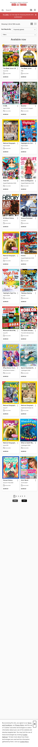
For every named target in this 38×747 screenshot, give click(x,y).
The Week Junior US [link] (9, 68)
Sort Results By (6, 29)
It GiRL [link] (5, 106)
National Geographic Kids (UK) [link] (10, 443)
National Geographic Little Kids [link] (10, 405)
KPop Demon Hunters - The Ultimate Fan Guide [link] (10, 368)
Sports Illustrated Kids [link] (28, 368)
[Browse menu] (35, 10)
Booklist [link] (23, 106)
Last (24, 500)
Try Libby (6, 15)
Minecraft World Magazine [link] (10, 330)
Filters (4, 34)
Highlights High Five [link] (9, 293)
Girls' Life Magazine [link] (27, 181)
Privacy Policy (19, 725)
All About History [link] (8, 218)
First (15, 500)
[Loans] (31, 10)
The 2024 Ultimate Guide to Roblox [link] (28, 330)
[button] (32, 24)
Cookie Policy (24, 742)
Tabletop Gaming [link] (26, 293)
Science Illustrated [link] (26, 218)
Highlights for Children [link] (28, 143)
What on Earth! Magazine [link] (28, 443)
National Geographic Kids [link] (10, 143)
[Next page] (25, 496)
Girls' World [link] (24, 480)
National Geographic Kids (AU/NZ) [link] (10, 256)
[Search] (2, 10)
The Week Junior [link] (26, 68)
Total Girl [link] (6, 181)
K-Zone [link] (23, 256)
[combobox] (15, 10)
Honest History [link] (8, 480)
